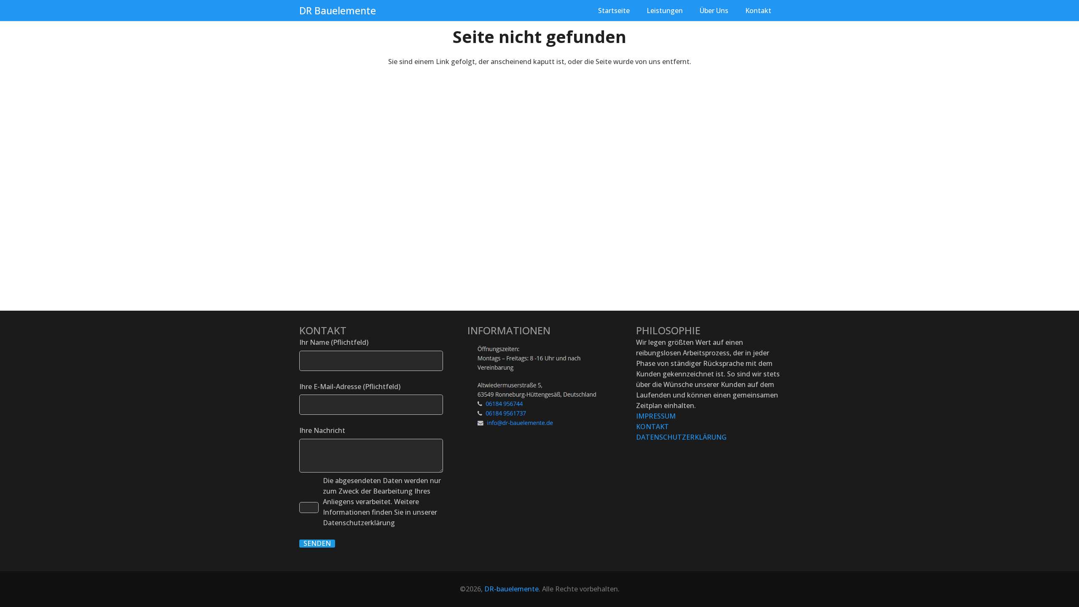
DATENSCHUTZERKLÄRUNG (681, 437)
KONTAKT (652, 426)
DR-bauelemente (511, 589)
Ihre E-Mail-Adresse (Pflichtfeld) (349, 386)
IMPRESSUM (656, 416)
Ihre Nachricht (322, 430)
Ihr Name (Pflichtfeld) (333, 342)
